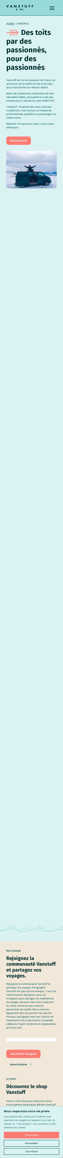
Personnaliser (31, 1143)
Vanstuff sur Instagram (23, 1053)
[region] (31, 1132)
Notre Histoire (18, 1064)
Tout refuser (31, 1151)
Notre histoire (18, 140)
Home (10, 23)
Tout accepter (31, 1135)
